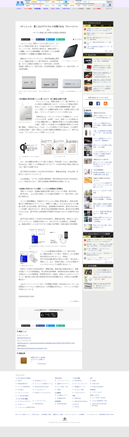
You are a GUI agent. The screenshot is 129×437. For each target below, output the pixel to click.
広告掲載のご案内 (46, 414)
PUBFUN (92, 389)
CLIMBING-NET (61, 398)
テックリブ (76, 404)
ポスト (27, 39)
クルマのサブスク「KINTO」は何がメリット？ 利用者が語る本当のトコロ (102, 88)
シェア (41, 39)
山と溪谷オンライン (62, 395)
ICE (91, 378)
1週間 (102, 25)
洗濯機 (88, 8)
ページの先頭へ (74, 301)
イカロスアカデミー (80, 392)
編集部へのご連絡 (58, 414)
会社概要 (81, 414)
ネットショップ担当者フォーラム (44, 383)
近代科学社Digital (62, 404)
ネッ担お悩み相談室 (23, 395)
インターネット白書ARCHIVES (26, 407)
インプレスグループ (91, 414)
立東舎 (59, 389)
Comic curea (95, 383)
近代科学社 (58, 401)
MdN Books (78, 398)
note (62, 39)
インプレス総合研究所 (24, 386)
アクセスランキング (94, 23)
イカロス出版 (76, 378)
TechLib (77, 407)
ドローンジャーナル (23, 392)
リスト (33, 39)
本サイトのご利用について (22, 414)
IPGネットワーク (94, 395)
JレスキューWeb (79, 389)
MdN (74, 395)
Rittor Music (58, 378)
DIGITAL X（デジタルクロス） (43, 392)
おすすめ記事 (92, 266)
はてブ (51, 39)
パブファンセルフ (97, 392)
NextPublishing (39, 404)
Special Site (92, 55)
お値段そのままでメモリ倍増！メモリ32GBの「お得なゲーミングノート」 (102, 68)
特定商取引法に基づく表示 (106, 414)
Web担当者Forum (22, 383)
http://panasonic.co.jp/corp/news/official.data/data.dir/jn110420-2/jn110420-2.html (46, 343)
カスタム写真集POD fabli (99, 400)
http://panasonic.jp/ (24, 338)
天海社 (94, 380)
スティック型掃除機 (78, 8)
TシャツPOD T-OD (62, 386)
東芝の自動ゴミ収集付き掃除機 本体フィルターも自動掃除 (102, 206)
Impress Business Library (42, 386)
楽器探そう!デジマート (63, 383)
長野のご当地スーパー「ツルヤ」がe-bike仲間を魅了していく (102, 117)
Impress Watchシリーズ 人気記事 (99, 234)
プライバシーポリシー (71, 414)
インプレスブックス (40, 400)
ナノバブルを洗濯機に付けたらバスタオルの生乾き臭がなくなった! (102, 272)
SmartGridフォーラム (40, 380)
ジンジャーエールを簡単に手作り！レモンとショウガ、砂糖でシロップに (102, 185)
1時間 (86, 25)
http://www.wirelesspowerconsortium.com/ (32, 348)
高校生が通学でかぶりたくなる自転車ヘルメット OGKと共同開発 (102, 219)
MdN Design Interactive (81, 401)
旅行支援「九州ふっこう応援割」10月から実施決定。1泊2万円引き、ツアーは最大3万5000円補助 (99, 246)
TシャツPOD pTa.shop (98, 397)
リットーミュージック (63, 380)
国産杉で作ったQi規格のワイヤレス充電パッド (38, 359)
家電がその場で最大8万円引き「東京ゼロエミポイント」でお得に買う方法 (102, 286)
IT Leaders (20, 389)
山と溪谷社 (58, 392)
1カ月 (109, 25)
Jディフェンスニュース (81, 383)
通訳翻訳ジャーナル (80, 386)
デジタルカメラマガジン (24, 401)
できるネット (21, 404)
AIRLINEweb (78, 380)
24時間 (94, 25)
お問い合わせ (35, 414)
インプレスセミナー (40, 389)
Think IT (20, 380)
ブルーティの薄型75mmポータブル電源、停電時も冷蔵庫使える (102, 125)
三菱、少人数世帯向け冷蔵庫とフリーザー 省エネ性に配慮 (102, 133)
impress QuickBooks (97, 386)
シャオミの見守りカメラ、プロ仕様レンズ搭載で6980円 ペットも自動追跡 (102, 154)
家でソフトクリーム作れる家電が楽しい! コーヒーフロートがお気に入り (102, 164)
